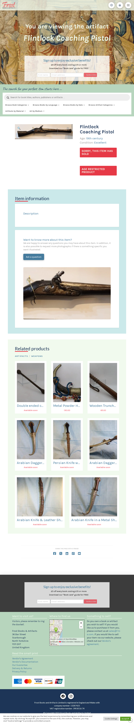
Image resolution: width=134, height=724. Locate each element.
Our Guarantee (19, 665)
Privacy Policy (19, 671)
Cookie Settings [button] (111, 719)
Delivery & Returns (22, 668)
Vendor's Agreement (22, 658)
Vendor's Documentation (25, 661)
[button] (111, 5)
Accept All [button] (125, 719)
